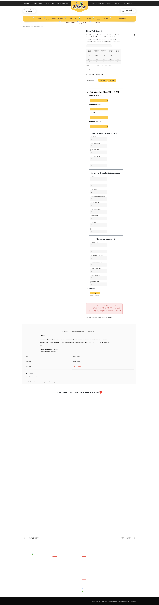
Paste (89, 19)
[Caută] (133, 11)
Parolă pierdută (85, 565)
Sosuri (85, 22)
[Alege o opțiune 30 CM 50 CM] (95, 293)
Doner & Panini (57, 19)
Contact (129, 3)
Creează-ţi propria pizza (98, 3)
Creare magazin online (122, 601)
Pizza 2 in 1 (73, 19)
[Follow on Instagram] (92, 583)
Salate (105, 19)
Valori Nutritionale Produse (59, 573)
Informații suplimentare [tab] (78, 331)
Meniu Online (85, 568)
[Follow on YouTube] (88, 583)
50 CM (79, 366)
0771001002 (29, 11)
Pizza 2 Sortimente (62, 3)
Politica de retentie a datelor (59, 570)
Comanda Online (38, 3)
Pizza (40, 19)
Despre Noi (110, 3)
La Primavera (27, 3)
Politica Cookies (56, 562)
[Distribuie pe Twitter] (134, 44)
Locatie (117, 3)
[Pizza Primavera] (79, 5)
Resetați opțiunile (94, 295)
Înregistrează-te (85, 562)
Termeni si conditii (57, 565)
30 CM (75, 366)
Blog (123, 3)
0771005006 (41, 569)
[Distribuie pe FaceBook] (134, 43)
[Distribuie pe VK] (134, 50)
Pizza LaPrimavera (95, 601)
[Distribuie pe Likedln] (134, 48)
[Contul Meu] (122, 11)
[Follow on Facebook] (84, 583)
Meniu (53, 3)
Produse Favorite (86, 570)
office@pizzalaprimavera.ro (33, 571)
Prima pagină (26, 26)
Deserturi (122, 19)
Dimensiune (90, 80)
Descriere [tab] (65, 331)
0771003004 (35, 569)
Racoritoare (70, 22)
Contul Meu (84, 560)
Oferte (48, 3)
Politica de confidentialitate (59, 568)
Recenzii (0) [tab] (91, 331)
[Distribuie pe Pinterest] (134, 46)
